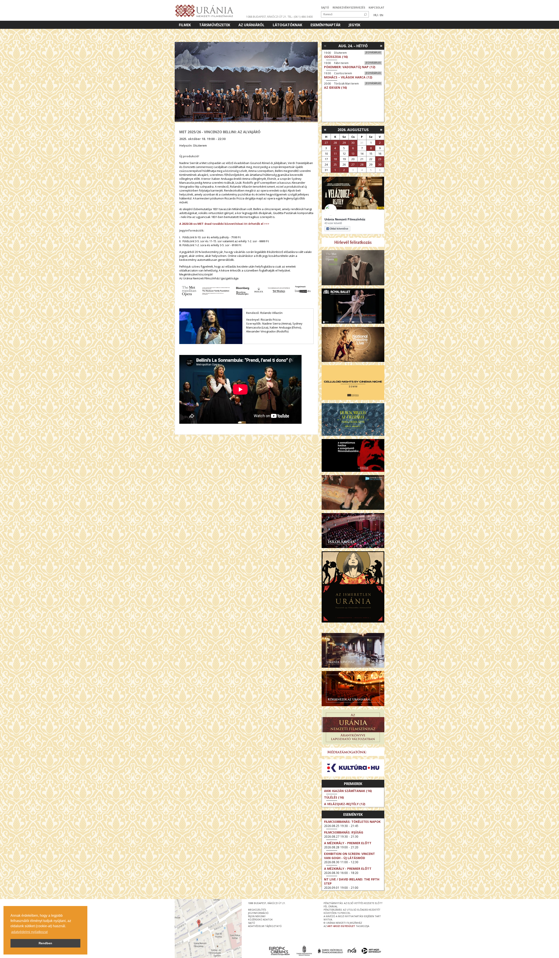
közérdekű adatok (260, 919)
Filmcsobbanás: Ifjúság (343, 832)
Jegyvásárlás (373, 52)
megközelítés (257, 909)
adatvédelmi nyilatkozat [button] (29, 932)
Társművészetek (214, 24)
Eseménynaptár (325, 24)
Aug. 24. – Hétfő (353, 45)
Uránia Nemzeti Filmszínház (344, 219)
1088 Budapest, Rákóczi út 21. (266, 17)
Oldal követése (339, 228)
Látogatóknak (287, 24)
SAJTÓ (325, 7)
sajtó (251, 922)
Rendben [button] (45, 943)
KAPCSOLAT (376, 7)
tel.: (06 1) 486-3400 (300, 17)
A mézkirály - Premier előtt (347, 843)
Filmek (185, 24)
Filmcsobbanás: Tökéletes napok (352, 822)
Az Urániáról (251, 24)
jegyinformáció (258, 913)
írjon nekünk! (257, 916)
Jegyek (354, 24)
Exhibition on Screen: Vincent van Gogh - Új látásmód (349, 856)
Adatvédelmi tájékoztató (265, 926)
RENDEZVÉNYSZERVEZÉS (349, 7)
